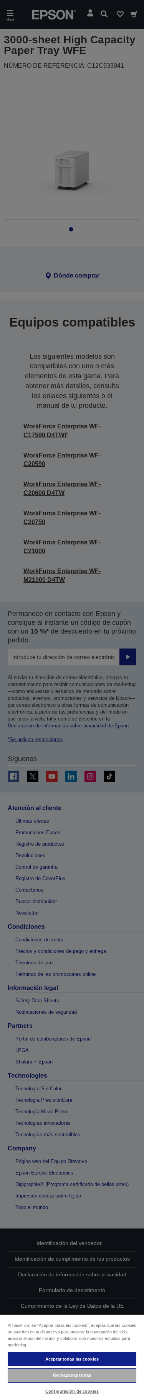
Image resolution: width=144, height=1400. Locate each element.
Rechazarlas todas (72, 1375)
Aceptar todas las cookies (72, 1359)
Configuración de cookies (72, 1391)
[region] (72, 1357)
